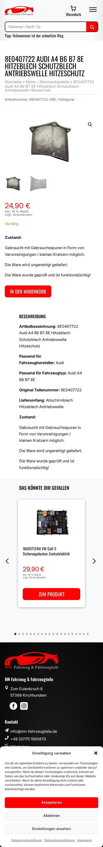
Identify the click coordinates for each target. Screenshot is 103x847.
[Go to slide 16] (72, 634)
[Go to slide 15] (69, 634)
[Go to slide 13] (61, 634)
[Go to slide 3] (23, 634)
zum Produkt (51, 593)
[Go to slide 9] (46, 634)
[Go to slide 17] (76, 634)
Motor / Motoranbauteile (47, 81)
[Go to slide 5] (31, 634)
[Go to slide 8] (42, 634)
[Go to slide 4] (27, 634)
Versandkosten (22, 214)
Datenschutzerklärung (26, 840)
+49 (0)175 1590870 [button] (28, 739)
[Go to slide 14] (65, 634)
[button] (95, 753)
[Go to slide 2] (19, 634)
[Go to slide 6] (34, 634)
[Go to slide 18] (80, 634)
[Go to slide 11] (53, 634)
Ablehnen (51, 815)
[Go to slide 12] (57, 634)
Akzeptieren (51, 802)
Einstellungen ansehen (51, 828)
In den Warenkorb (28, 291)
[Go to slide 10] (50, 634)
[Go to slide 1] (15, 634)
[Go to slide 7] (38, 634)
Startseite (13, 81)
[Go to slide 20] (88, 634)
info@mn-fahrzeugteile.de (33, 731)
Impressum (84, 840)
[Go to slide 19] (84, 634)
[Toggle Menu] (93, 9)
